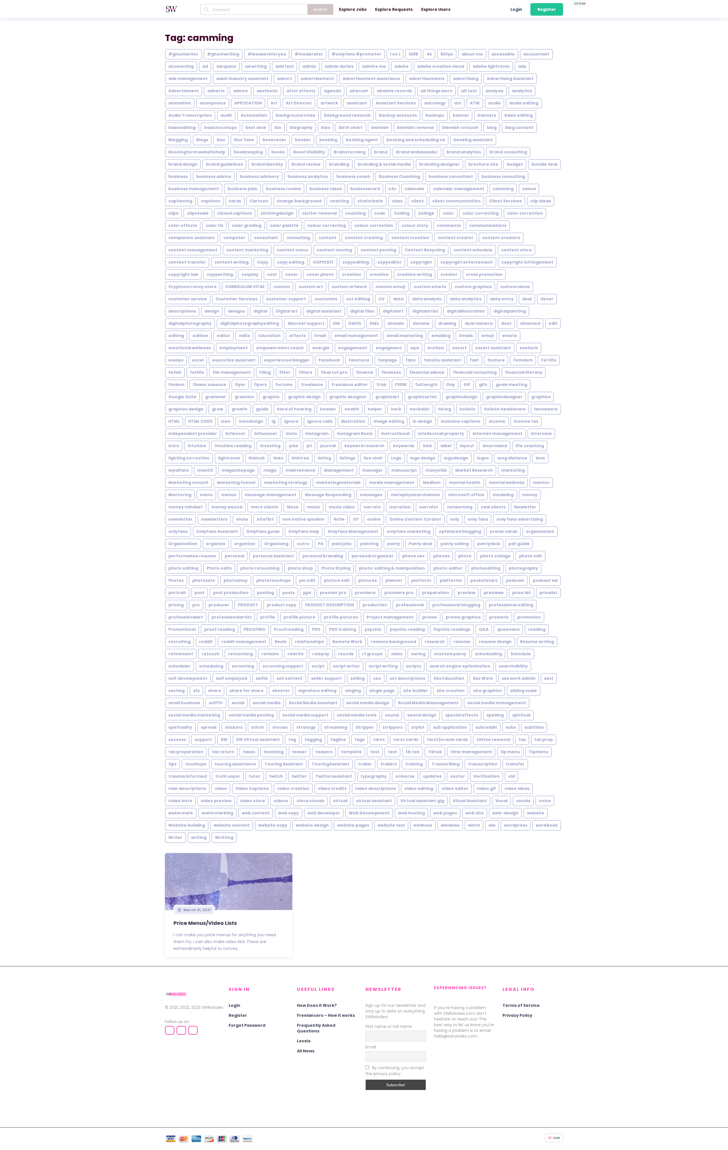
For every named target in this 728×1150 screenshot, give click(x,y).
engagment (389, 348)
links (278, 458)
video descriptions (375, 788)
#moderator (309, 54)
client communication (456, 201)
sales (396, 654)
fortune (284, 384)
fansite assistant (442, 360)
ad (205, 66)
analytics (522, 91)
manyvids (436, 470)
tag (292, 739)
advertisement (317, 78)
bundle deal (544, 164)
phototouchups (273, 580)
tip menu (510, 752)
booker (303, 140)
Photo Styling (335, 568)
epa (414, 348)
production (375, 605)
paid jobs (341, 544)
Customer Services (236, 299)
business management (193, 189)
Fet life (548, 360)
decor (546, 299)
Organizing (276, 544)
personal (234, 556)
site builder (415, 690)
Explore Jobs (353, 9)
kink (427, 446)
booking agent (362, 140)
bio (277, 127)
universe (405, 776)
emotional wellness (189, 348)
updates (432, 776)
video (221, 788)
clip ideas (540, 201)
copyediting (355, 262)
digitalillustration (466, 311)
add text (284, 66)
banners (486, 115)
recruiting (179, 641)
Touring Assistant (283, 764)
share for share (246, 690)
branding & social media (384, 164)
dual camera (479, 323)
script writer (346, 666)
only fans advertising (520, 519)
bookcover (274, 140)
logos (483, 458)
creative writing (414, 274)
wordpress (515, 825)
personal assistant (273, 556)
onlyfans (178, 531)
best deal (255, 127)
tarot (379, 739)
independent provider (192, 433)
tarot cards (405, 739)
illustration (353, 421)
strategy (306, 727)
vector (457, 776)
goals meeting (511, 384)
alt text (469, 91)
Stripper (365, 727)
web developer (323, 813)
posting (265, 592)
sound (392, 715)
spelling (495, 715)
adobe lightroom (491, 66)
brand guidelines (224, 164)
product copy (281, 605)
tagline (338, 739)
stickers (234, 727)
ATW (475, 103)
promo (429, 617)
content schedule (473, 250)
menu (206, 495)
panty (393, 544)
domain (395, 323)
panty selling (454, 544)
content (327, 238)
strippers (392, 727)
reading (536, 629)
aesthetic (267, 91)
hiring (444, 409)
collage (426, 213)
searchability (513, 666)
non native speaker (303, 519)
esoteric (529, 348)
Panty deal (420, 544)
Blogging (178, 140)
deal (527, 299)
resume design (495, 641)
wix (492, 825)
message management (270, 495)
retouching (240, 654)
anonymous (213, 103)
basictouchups (220, 127)
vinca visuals (310, 801)
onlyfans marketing (408, 531)
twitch (276, 776)
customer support (286, 299)
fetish (174, 372)
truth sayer (227, 776)
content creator (455, 238)
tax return (223, 752)
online (374, 519)
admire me (374, 66)
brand (380, 152)
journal (328, 446)
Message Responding (328, 495)
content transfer (187, 262)
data (398, 299)
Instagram (316, 433)
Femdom (523, 360)
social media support (305, 715)
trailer (365, 764)
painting (369, 544)
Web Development (369, 813)
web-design (505, 813)
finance (364, 372)
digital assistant (324, 311)
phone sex (413, 556)
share (214, 690)
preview (466, 592)
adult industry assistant (242, 78)
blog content (519, 127)
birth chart (351, 127)
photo (464, 556)
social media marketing (194, 715)
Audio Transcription (190, 115)
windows (450, 825)
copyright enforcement (466, 262)
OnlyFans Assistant (217, 531)
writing (198, 837)
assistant (357, 103)
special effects (461, 715)
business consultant (451, 176)
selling (357, 678)
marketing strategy (285, 482)
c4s (392, 189)
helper (375, 409)
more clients (264, 507)
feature (496, 360)
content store (516, 250)
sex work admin (518, 678)
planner (394, 580)
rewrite (296, 654)
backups (434, 115)
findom (176, 384)
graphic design (304, 397)
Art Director (299, 103)
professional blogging (456, 605)
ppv (307, 592)
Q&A (484, 629)
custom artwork (349, 286)
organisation (540, 531)
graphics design (185, 409)
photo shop (300, 568)
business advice (213, 176)
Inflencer (236, 433)
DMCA (354, 323)
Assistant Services (396, 103)
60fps (446, 54)
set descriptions (407, 678)
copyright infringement (527, 262)
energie (321, 348)
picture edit (337, 580)
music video (342, 507)
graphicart (387, 397)
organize (216, 544)
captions (210, 201)
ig (274, 421)
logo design (422, 458)
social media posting (251, 715)
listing (324, 458)
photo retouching (259, 568)
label (445, 446)
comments (449, 225)
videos (281, 801)
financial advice (427, 372)
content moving (334, 250)
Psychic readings (451, 629)
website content (232, 825)
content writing (231, 262)
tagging (313, 739)
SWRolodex (212, 1007)
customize (326, 299)
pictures (367, 580)
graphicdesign (461, 397)
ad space (226, 66)
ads (522, 66)
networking (459, 507)
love (540, 458)
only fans (478, 519)
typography (374, 776)
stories (280, 727)
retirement (180, 654)
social (237, 703)
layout (467, 446)
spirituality (180, 727)
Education (269, 335)
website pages (353, 825)
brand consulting (508, 152)
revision (270, 654)
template (351, 752)
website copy (272, 825)
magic (270, 470)
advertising (465, 78)
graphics (541, 397)
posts (288, 592)
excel (198, 360)
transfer (515, 764)
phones (441, 556)
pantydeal (488, 544)
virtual (340, 801)
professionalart (185, 617)
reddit (206, 641)
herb (396, 409)
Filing (265, 372)
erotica (435, 348)
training (414, 764)
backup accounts (398, 115)
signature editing (317, 690)
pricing (176, 605)
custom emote (430, 286)
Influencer (265, 433)
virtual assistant (374, 801)
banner (461, 115)
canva (529, 189)
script (318, 666)
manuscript (404, 470)
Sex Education (449, 678)
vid (511, 776)
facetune (359, 360)
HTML (174, 421)
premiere (365, 592)
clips (173, 213)
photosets (203, 580)
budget (515, 164)
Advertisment (183, 91)
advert (284, 78)
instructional (395, 433)
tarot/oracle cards (447, 739)
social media (266, 703)
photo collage (495, 556)
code (379, 213)
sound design (422, 715)
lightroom (229, 458)
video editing (418, 788)
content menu (292, 250)
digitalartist (425, 311)
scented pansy (450, 654)
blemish (379, 127)
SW (224, 739)
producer (218, 605)
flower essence (209, 384)
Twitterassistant (333, 776)
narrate (372, 507)
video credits (332, 788)
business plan (242, 189)
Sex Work (483, 678)
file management (231, 372)
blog (492, 127)
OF (356, 519)
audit (226, 115)
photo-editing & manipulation (392, 568)
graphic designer (348, 397)
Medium (431, 482)
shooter (281, 690)
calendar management (458, 189)
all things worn (436, 91)
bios (325, 127)
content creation (410, 238)
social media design (367, 703)
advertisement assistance (371, 78)
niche (242, 519)
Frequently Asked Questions (316, 1028)
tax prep (543, 739)
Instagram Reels (355, 433)
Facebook (329, 360)
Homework (546, 409)
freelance (312, 384)
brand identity (267, 164)
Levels (304, 1041)
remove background (393, 641)
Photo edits (219, 568)
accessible (503, 54)
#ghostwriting (223, 54)
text (392, 752)
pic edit (307, 580)
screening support (282, 666)
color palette (284, 225)
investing (270, 446)
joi (309, 446)
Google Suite (182, 397)
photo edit (530, 556)
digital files (362, 311)
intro (173, 446)
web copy (288, 813)
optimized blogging (460, 531)
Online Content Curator (415, 519)
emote (509, 335)
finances (391, 372)
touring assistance (235, 764)
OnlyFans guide (263, 531)
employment (233, 348)
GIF (467, 384)
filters (305, 372)
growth (239, 409)
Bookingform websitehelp (196, 152)
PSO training (342, 629)
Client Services (505, 201)
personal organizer (372, 556)
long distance (512, 458)
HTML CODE (200, 421)
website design (312, 825)
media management (391, 482)
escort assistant (493, 348)
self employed (231, 678)
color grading (246, 225)
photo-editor (448, 568)
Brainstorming (349, 152)
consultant (266, 238)
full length (426, 384)
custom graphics (473, 286)
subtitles (534, 727)
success (177, 739)
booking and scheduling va (415, 140)
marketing (513, 470)
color (448, 213)
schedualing (488, 654)
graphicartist (422, 397)
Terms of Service (521, 1005)
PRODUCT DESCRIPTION (329, 605)
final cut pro (334, 372)
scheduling (211, 666)
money (529, 495)
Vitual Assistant (470, 801)
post (199, 592)
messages (371, 495)
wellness (422, 825)
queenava (508, 629)
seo (377, 678)
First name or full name (388, 1026)
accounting (181, 66)
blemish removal (415, 127)
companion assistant (191, 238)
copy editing (290, 262)
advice (240, 91)
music (313, 507)
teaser (299, 752)
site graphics (487, 690)
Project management (390, 617)
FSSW (401, 384)
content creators (501, 238)
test (374, 752)
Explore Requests (394, 9)
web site (475, 813)
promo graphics (463, 617)
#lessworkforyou (267, 54)
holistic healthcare (505, 409)
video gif (486, 788)
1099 (413, 54)
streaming (335, 727)
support (203, 739)
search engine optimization (460, 666)
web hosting (411, 813)
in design (422, 421)
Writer (175, 837)
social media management (496, 703)
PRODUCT (248, 605)
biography (301, 127)
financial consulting (475, 372)
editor (223, 335)
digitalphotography (190, 323)
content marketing (247, 250)
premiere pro (398, 592)
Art (273, 103)
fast (474, 360)
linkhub (257, 458)
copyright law (183, 274)
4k (429, 54)
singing (353, 690)
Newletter (525, 507)
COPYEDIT (323, 262)
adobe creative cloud (440, 66)
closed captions (234, 213)
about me (472, 54)
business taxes (325, 189)
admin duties (339, 66)
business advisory (259, 176)
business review (283, 189)
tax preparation (185, 752)
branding (339, 164)
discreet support (306, 323)
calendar (415, 189)
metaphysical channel (415, 495)
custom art (311, 286)
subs (511, 727)
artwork (329, 103)
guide (262, 409)
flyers (260, 384)
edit (553, 323)
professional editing (511, 605)
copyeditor (389, 262)
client (417, 201)
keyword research (364, 446)
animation (179, 103)
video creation (293, 788)
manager (372, 470)
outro (303, 544)
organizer (245, 544)
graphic (271, 397)
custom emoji (390, 286)
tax (522, 739)
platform (421, 580)
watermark (180, 813)
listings (347, 458)
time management (471, 752)
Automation (254, 115)
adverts (216, 91)
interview (541, 433)
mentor (541, 482)
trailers (388, 764)
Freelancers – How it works (326, 1015)
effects (297, 335)
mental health (464, 482)
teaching (274, 752)
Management (339, 470)
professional (410, 605)
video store (252, 801)
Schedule (520, 654)
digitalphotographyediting (249, 323)
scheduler (179, 666)
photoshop (236, 580)
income (497, 421)
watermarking (217, 813)
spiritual (521, 715)
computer (234, 238)
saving (418, 654)
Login (516, 9)
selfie (262, 678)
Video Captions (252, 788)
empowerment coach (280, 348)
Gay (450, 384)
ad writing (256, 66)
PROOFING (254, 629)
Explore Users (435, 9)
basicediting (182, 127)
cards (235, 201)
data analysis (426, 299)
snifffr (216, 703)
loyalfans (178, 470)
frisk (381, 384)
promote (499, 617)
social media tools (357, 715)
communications (487, 225)
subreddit (486, 727)
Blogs (202, 140)
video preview (216, 801)
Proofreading (288, 629)
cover (291, 274)
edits (244, 335)
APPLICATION (248, 103)
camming (503, 189)
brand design (182, 164)
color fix (214, 225)
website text (391, 825)
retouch (211, 654)
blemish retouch (460, 127)
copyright (421, 262)
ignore (291, 421)
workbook (547, 825)
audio (494, 103)
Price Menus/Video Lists (205, 923)
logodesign (456, 458)
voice (545, 801)
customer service (187, 299)
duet (506, 323)
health (352, 409)
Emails (466, 335)
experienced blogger (287, 360)
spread (208, 727)
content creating (364, 238)
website (535, 813)
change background (299, 201)
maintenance (300, 470)
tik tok (412, 752)
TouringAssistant (330, 764)
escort (459, 348)
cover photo (320, 274)
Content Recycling (425, 250)
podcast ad (545, 580)
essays (175, 360)
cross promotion (484, 274)
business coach (353, 176)
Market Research (474, 470)
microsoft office (466, 495)
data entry (502, 299)
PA (320, 544)
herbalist (420, 409)
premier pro (333, 592)
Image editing (389, 421)
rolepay (320, 654)
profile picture (299, 617)
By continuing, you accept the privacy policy (394, 1071)
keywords (403, 446)
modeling (503, 495)
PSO (316, 629)
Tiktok (435, 752)
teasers (323, 752)
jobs (293, 446)
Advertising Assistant (510, 78)
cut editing (358, 299)
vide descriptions (187, 788)
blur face (244, 140)
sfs (196, 690)
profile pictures (341, 617)
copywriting (220, 274)
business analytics (308, 176)
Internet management (497, 433)
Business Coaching (399, 176)
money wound (226, 507)
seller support (326, 678)
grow (217, 409)
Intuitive (197, 446)
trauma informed (187, 776)
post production (231, 592)
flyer (240, 384)
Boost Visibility (309, 152)
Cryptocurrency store (192, 286)
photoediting (485, 568)
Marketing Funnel (236, 482)
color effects (182, 225)
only (454, 519)
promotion (529, 617)
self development (187, 678)
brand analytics (463, 152)
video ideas (517, 788)
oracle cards (503, 531)
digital (260, 311)
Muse (293, 507)
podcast (515, 580)
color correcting (481, 213)
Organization (182, 544)
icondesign (251, 421)
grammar (215, 397)
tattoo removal (493, 739)
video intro (180, 801)
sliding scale (523, 690)
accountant (536, 54)
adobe (401, 66)
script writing (383, 666)
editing (176, 335)
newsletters (214, 519)
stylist (418, 727)
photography (523, 568)
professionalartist (232, 617)
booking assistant (473, 140)
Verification (486, 776)
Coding (402, 213)
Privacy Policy (517, 1015)
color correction (525, 213)
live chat (373, 458)
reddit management (243, 641)
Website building (186, 825)
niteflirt (265, 519)
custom (281, 286)
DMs (374, 323)
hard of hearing (294, 409)
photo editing (183, 568)
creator (449, 274)
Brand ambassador (417, 152)
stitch (257, 727)
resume (461, 641)
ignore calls (319, 421)
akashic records (394, 91)
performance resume (192, 556)
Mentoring (179, 495)
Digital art (287, 311)
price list (521, 592)
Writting (224, 837)
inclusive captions (460, 421)
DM (336, 323)
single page (382, 690)
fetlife (197, 372)
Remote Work (347, 641)
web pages (445, 813)
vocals (523, 801)
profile (267, 617)
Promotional (182, 629)
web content (256, 813)
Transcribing (445, 764)
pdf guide (519, 544)
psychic (373, 629)
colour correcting (326, 225)
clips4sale (198, 213)
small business (184, 703)
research (435, 641)
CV (381, 299)
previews (494, 592)
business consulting (503, 176)
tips (172, 764)
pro (196, 605)
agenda (332, 91)
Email (320, 335)
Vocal (501, 801)
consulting (298, 238)
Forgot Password (247, 1025)
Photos (176, 580)
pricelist (548, 592)
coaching (355, 213)
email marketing (404, 335)
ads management (188, 78)
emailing (440, 335)
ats (457, 103)
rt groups (372, 654)
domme (421, 323)
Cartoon (259, 201)
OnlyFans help (303, 531)
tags (360, 739)
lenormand (495, 446)
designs (236, 311)
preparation (435, 592)
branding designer (439, 164)
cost (272, 274)
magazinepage (238, 470)
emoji (487, 335)
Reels (280, 641)
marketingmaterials (338, 482)
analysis (494, 91)
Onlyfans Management (353, 531)
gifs (483, 384)
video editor (455, 788)
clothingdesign (276, 213)
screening (243, 666)
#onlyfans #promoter (356, 54)
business (178, 176)
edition (200, 335)
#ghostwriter (183, 54)
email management (356, 335)
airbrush (358, 91)
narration (400, 507)
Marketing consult (188, 482)
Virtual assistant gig (422, 801)
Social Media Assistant (313, 703)
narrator (429, 507)
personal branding (322, 556)
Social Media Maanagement (428, 703)
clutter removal (319, 213)
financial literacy (523, 372)
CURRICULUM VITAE (245, 286)
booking (328, 140)
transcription (482, 764)
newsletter (180, 519)
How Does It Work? (317, 1005)
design (211, 311)
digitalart (393, 311)
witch (474, 825)
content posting (378, 250)
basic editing (518, 115)
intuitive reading (233, 446)
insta (291, 433)
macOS (205, 470)
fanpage (387, 360)
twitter (299, 776)
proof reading (219, 629)
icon (225, 421)
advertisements (426, 78)
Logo (396, 458)
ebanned (530, 323)
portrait (177, 592)
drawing (447, 323)
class (397, 201)
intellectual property (441, 433)
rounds (345, 654)
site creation (451, 690)
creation (351, 274)
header (328, 409)
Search (320, 9)
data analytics (465, 299)
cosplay (249, 274)
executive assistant (233, 360)
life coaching (530, 446)
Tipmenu (538, 752)
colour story (415, 225)
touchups (195, 764)
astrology (435, 103)
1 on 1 (395, 54)
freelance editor (350, 384)
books (278, 152)
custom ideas (515, 286)
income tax (526, 421)
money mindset (185, 507)
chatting (339, 201)
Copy (262, 262)
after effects (300, 91)
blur (221, 140)
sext (548, 678)
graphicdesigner (504, 397)
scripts (413, 666)
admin (309, 66)
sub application (450, 727)
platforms (451, 580)
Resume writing (537, 641)
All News (306, 1051)
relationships (309, 641)
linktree (300, 458)
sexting (176, 690)
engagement (352, 348)
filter (284, 372)
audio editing (523, 103)
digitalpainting (509, 311)
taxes (249, 752)
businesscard (365, 189)
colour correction (373, 225)
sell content (289, 678)
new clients (493, 507)
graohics (244, 397)
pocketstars (483, 580)
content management (193, 250)
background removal (347, 115)
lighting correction (189, 458)
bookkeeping (248, 152)
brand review (305, 164)
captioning (180, 201)
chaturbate (370, 201)
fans (410, 360)
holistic (467, 409)
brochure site (483, 164)
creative (379, 274)
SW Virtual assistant (258, 739)
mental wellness (506, 482)
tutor (254, 776)
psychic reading (407, 629)
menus (228, 495)
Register (546, 9)
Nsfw (339, 519)
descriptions (182, 311)
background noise (295, 115)
